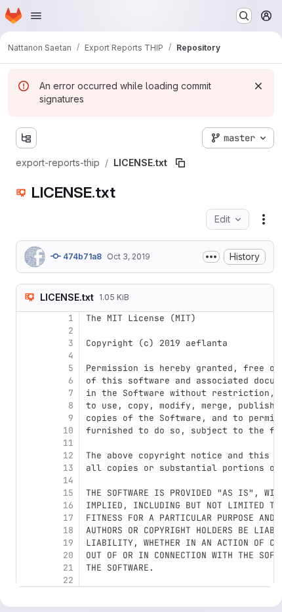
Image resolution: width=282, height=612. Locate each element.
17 (68, 517)
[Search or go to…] (244, 16)
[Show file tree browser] (26, 137)
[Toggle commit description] (211, 257)
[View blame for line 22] (27, 580)
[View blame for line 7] (27, 393)
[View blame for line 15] (27, 493)
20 (68, 555)
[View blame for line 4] (27, 355)
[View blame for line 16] (27, 505)
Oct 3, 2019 (128, 256)
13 (68, 467)
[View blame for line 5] (27, 368)
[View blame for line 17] (27, 518)
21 (68, 567)
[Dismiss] (258, 86)
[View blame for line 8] (27, 405)
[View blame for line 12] (27, 455)
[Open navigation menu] (36, 15)
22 (68, 580)
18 (68, 530)
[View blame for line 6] (27, 380)
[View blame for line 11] (27, 443)
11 (68, 442)
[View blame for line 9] (27, 418)
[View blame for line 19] (27, 542)
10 (68, 430)
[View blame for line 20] (27, 555)
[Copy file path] (180, 162)
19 (68, 542)
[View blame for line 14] (27, 480)
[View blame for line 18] (27, 530)
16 (68, 505)
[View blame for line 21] (27, 567)
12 (68, 455)
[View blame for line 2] (27, 330)
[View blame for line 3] (27, 343)
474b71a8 (81, 256)
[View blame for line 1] (27, 318)
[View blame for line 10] (27, 430)
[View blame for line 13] (27, 468)
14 (68, 480)
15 (68, 492)
